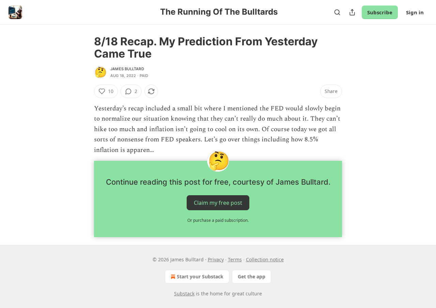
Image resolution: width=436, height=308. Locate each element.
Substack (184, 293)
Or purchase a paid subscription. (218, 220)
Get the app (251, 276)
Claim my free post (218, 202)
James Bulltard (127, 68)
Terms (235, 259)
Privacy (216, 259)
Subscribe (379, 12)
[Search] (337, 12)
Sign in (415, 12)
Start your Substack (200, 276)
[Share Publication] (352, 12)
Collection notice (265, 259)
